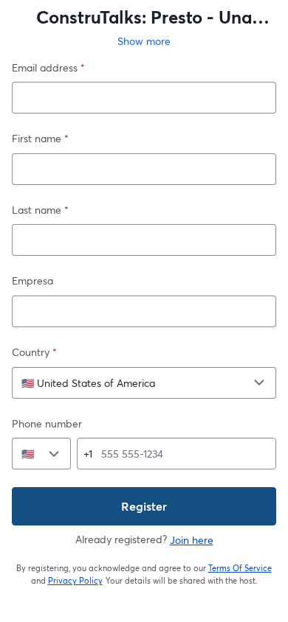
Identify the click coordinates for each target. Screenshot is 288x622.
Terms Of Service (240, 568)
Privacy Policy (75, 581)
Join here (191, 540)
